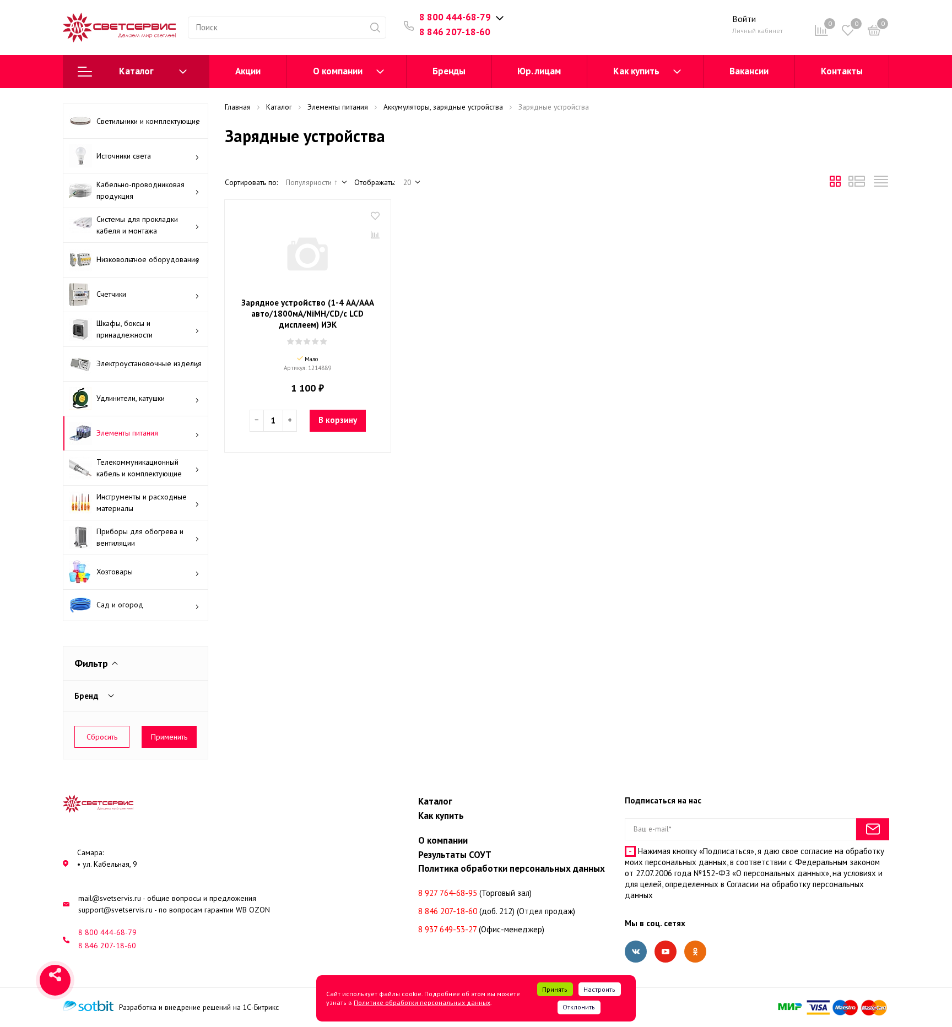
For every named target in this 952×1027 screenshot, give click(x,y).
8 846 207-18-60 (454, 32)
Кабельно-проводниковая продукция (140, 190)
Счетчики (111, 294)
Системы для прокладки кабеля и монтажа (137, 225)
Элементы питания (127, 433)
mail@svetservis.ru (109, 898)
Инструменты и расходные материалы (141, 502)
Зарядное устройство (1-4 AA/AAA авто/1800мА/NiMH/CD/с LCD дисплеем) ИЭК (307, 313)
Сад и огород (119, 605)
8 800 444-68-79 (455, 17)
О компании (338, 71)
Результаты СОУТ (454, 855)
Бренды (449, 71)
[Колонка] (881, 183)
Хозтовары (114, 572)
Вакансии (749, 71)
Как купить (636, 71)
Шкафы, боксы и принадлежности (124, 329)
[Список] (856, 183)
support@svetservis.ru (115, 910)
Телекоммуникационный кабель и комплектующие (139, 468)
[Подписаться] (872, 829)
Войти (744, 18)
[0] (874, 32)
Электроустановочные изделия (149, 363)
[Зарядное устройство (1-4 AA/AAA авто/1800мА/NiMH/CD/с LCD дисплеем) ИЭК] (308, 250)
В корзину (337, 420)
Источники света (123, 156)
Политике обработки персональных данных (422, 1002)
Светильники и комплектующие (148, 121)
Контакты (842, 71)
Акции (248, 71)
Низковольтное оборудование (147, 259)
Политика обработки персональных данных (511, 868)
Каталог (136, 71)
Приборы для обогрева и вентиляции (139, 537)
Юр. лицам (539, 71)
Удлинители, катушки (130, 398)
